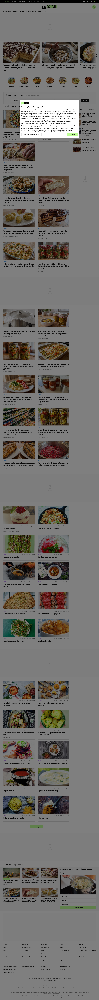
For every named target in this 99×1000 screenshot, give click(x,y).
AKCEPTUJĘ (72, 134)
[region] (49, 119)
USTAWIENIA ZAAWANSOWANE (31, 134)
